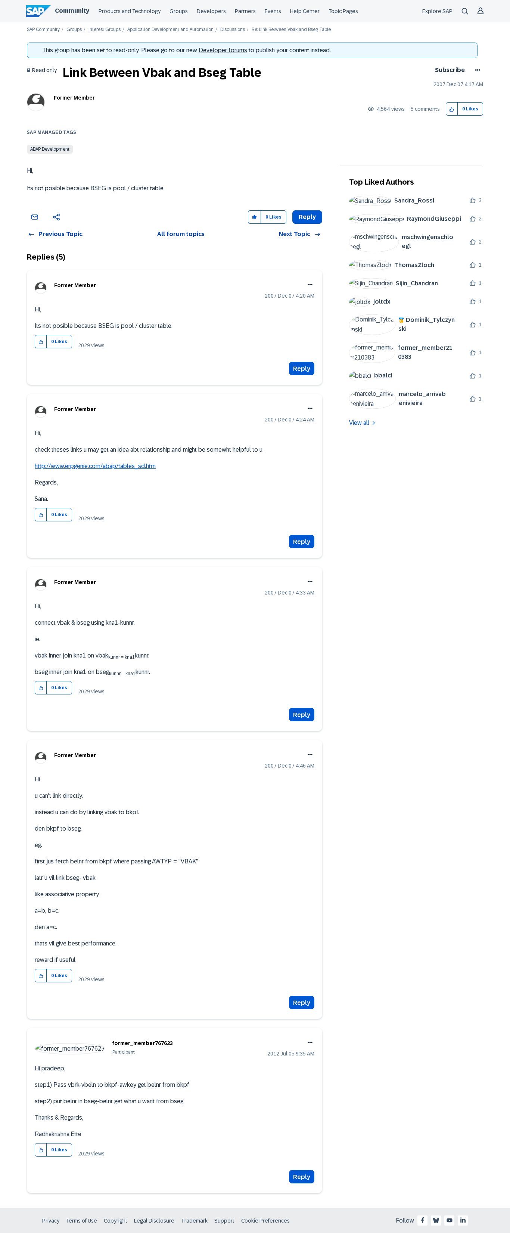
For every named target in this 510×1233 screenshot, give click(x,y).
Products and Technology (130, 11)
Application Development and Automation (170, 29)
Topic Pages (343, 11)
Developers (211, 11)
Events (273, 11)
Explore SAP (437, 11)
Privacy (50, 1221)
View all (359, 423)
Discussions (232, 29)
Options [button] (476, 70)
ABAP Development (49, 149)
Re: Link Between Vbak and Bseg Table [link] (291, 29)
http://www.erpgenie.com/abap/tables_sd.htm (95, 466)
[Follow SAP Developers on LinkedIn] (463, 1220)
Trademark (194, 1221)
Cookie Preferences (265, 1221)
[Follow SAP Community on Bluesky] (436, 1220)
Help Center (305, 11)
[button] (452, 109)
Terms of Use (81, 1221)
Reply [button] (307, 217)
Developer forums (223, 50)
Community (72, 10)
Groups (179, 11)
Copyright (115, 1221)
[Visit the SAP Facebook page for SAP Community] (423, 1220)
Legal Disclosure (154, 1221)
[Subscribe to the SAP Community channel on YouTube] (450, 1220)
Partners (245, 11)
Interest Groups (104, 29)
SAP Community (43, 29)
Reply (301, 368)
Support (224, 1221)
